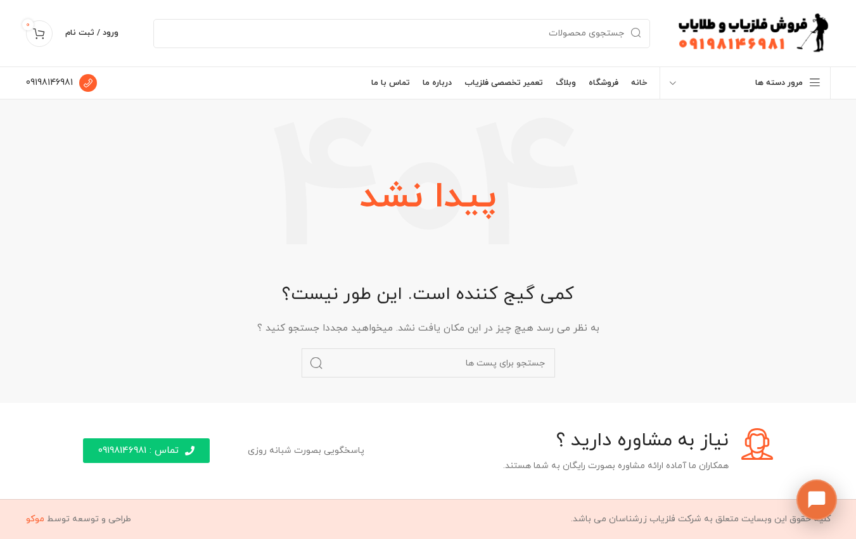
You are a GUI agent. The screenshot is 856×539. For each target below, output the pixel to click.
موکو (35, 519)
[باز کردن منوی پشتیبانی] (816, 499)
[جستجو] (316, 362)
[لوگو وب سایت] (753, 33)
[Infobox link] (61, 83)
